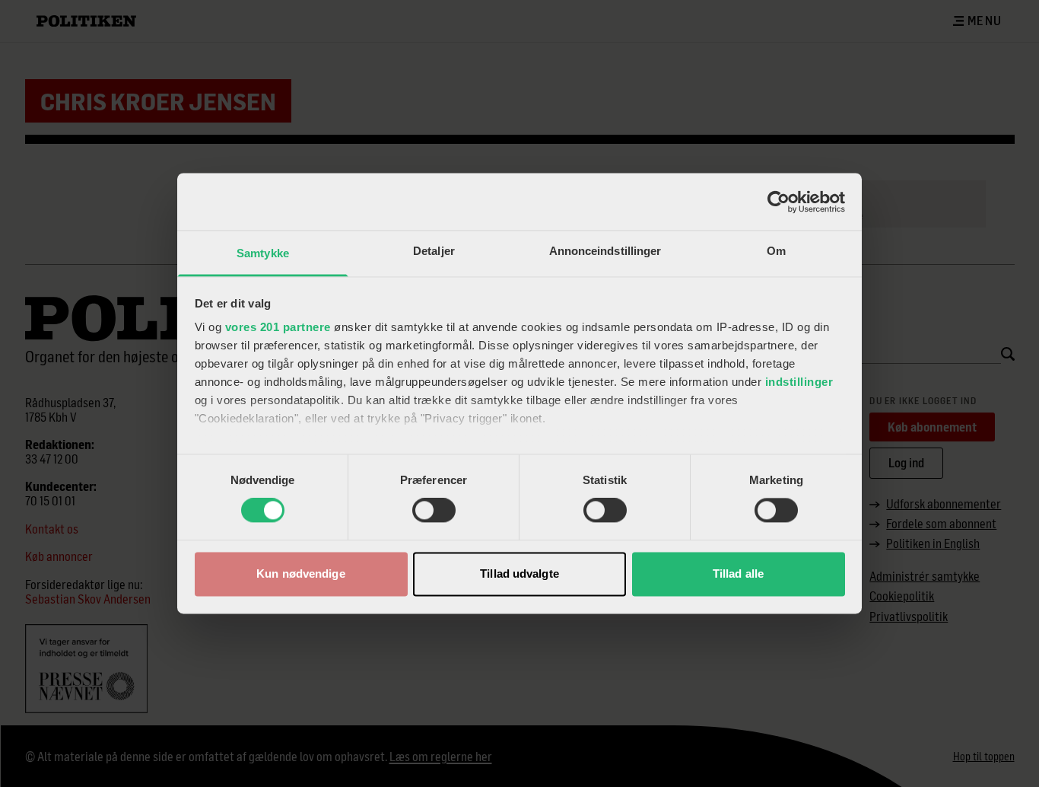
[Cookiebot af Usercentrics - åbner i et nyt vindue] (778, 201)
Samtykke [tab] (263, 253)
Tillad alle (738, 573)
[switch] (434, 511)
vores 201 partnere (278, 326)
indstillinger (799, 381)
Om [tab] (776, 250)
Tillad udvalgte (519, 573)
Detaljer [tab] (434, 250)
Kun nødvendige (300, 573)
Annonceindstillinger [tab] (605, 250)
